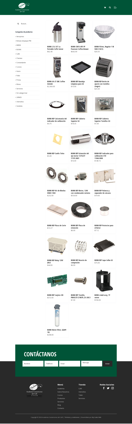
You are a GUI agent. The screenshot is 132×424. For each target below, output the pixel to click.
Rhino (18, 84)
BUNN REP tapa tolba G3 (104, 260)
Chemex (19, 58)
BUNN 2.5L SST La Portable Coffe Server (55, 47)
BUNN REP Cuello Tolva (55, 153)
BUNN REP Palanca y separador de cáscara (103, 191)
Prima (18, 80)
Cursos (19, 67)
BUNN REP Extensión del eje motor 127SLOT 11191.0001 (80, 156)
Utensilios (20, 102)
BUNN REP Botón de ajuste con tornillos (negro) (102, 84)
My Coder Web (96, 417)
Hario (18, 71)
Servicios (19, 89)
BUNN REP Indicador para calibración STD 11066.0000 (104, 156)
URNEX (19, 97)
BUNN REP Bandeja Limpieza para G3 (78, 82)
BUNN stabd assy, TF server (102, 296)
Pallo (18, 76)
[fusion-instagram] (112, 388)
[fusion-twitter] (108, 388)
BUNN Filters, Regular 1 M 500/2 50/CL (104, 47)
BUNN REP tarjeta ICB (55, 295)
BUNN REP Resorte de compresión (79, 261)
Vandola (19, 106)
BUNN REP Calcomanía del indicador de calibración (57, 119)
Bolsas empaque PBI (23, 41)
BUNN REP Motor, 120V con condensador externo (80, 191)
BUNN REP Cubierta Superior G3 (78, 119)
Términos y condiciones (71, 417)
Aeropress (20, 36)
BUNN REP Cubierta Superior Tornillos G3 (102, 119)
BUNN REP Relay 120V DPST (55, 261)
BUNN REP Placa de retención (78, 226)
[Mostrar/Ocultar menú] (115, 7)
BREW (18, 45)
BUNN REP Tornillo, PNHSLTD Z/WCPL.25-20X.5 (80, 296)
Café (18, 54)
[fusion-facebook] (104, 388)
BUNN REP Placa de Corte (56, 225)
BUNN (18, 49)
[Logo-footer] (34, 384)
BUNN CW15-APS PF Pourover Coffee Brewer (80, 47)
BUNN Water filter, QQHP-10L (57, 331)
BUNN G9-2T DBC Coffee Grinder (56, 82)
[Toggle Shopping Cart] (105, 7)
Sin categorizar (21, 93)
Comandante (21, 63)
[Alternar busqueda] (110, 7)
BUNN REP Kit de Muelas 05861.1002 (56, 191)
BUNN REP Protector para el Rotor (104, 226)
